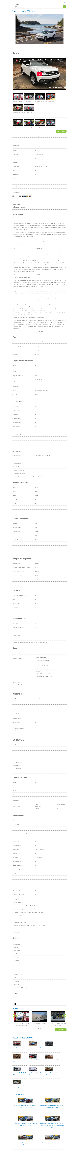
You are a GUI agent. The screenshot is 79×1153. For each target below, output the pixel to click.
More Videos (61, 131)
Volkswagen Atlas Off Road (21, 1023)
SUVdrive (17, 6)
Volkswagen (37, 136)
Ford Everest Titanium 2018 (52, 1060)
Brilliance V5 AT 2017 (34, 1060)
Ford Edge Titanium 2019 (18, 1047)
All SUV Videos (60, 1030)
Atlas (36, 140)
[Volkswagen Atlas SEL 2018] (39, 29)
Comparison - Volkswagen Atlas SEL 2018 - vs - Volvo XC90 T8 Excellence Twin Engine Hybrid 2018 (52, 1125)
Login (64, 2)
